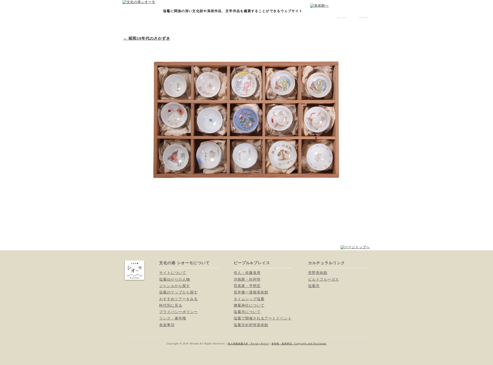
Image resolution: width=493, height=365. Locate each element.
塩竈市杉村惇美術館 (251, 325)
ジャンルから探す (174, 286)
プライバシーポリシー (178, 312)
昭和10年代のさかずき (146, 38)
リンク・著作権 (172, 318)
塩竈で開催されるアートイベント (263, 318)
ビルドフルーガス (323, 279)
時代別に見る (170, 305)
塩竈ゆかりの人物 (174, 279)
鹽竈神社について (249, 305)
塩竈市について (247, 312)
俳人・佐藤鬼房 (247, 273)
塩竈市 (314, 286)
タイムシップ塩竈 (249, 299)
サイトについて (172, 273)
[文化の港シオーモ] (138, 2)
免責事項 (167, 325)
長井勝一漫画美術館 (251, 292)
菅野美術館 (317, 273)
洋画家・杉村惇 (247, 279)
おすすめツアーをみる (178, 299)
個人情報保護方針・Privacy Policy (248, 343)
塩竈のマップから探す (178, 292)
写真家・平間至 (247, 286)
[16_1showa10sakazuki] (246, 196)
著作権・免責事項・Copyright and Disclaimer (299, 343)
